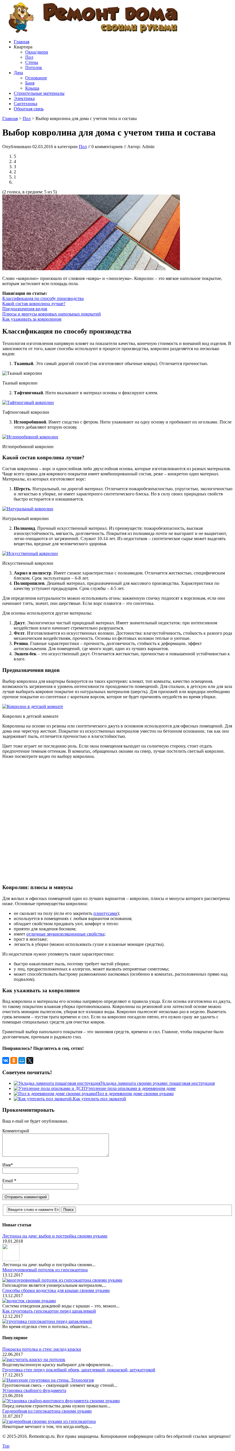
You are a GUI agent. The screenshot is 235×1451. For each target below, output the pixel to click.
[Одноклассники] (13, 1060)
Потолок (33, 67)
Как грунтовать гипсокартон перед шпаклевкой (49, 1311)
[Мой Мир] (21, 1060)
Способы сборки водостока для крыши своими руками (56, 1290)
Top (5, 1446)
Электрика (24, 98)
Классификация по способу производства (43, 298)
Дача (18, 72)
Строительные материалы (39, 93)
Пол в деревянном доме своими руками (135, 1093)
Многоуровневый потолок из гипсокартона (45, 1269)
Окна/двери (36, 52)
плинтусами (105, 913)
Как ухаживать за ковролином (31, 319)
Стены (31, 62)
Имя (6, 1164)
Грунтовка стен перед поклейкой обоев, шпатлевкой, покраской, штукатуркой (78, 1369)
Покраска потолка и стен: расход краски (41, 1349)
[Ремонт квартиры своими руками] (92, 32)
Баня (29, 83)
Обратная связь (29, 108)
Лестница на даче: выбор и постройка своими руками (54, 1236)
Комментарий (15, 1130)
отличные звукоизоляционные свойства (65, 934)
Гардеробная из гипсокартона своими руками (47, 1411)
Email (8, 1180)
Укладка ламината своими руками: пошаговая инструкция (157, 1083)
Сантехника (25, 103)
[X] (29, 1060)
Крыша (32, 88)
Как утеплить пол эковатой (99, 1098)
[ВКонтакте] (5, 1060)
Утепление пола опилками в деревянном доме (130, 1088)
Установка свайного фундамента (34, 1390)
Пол (29, 57)
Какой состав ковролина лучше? (33, 303)
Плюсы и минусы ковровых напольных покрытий (51, 313)
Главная (21, 41)
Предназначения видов (24, 308)
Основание (36, 77)
